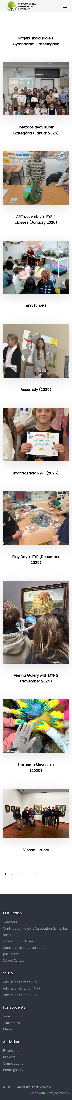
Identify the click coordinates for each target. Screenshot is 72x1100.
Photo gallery (13, 1070)
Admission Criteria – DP (20, 995)
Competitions (13, 1063)
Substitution (12, 1016)
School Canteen (14, 960)
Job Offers (10, 954)
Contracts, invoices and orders (25, 947)
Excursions (11, 1050)
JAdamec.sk (61, 1093)
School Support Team (19, 941)
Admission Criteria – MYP (22, 988)
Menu (7, 1029)
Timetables (11, 1022)
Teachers (10, 922)
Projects (9, 1057)
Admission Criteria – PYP (21, 982)
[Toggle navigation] (56, 6)
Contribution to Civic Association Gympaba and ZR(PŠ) (35, 931)
